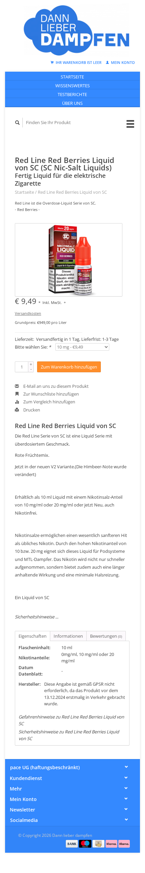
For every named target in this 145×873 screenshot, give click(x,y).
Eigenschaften (33, 636)
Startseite (72, 77)
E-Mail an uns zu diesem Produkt (55, 386)
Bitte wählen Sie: (33, 347)
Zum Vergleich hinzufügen (48, 402)
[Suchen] (17, 122)
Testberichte (72, 94)
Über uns (72, 103)
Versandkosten (28, 313)
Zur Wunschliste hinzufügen (50, 394)
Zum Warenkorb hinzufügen (69, 367)
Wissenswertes (72, 85)
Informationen (68, 636)
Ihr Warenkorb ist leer (79, 62)
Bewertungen (106, 636)
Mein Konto (122, 62)
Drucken (31, 410)
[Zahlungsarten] (72, 843)
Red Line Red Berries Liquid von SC (72, 192)
